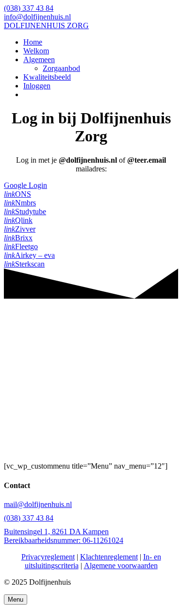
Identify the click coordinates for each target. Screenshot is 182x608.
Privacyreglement (48, 557)
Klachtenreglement (109, 557)
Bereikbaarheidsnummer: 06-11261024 (63, 540)
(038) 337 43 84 (28, 518)
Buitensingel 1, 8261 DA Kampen (56, 531)
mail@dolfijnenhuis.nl (38, 504)
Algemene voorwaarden (121, 565)
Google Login (25, 185)
